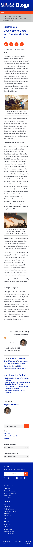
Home (5, 16)
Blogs (22, 4)
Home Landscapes (10, 493)
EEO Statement (9, 534)
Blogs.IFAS (7, 433)
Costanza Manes (20, 331)
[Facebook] (4, 478)
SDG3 (19, 366)
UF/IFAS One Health (15, 16)
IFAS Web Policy (9, 531)
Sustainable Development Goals (15, 368)
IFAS (29, 543)
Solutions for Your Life (11, 436)
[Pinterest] (12, 478)
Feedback (7, 507)
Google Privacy (8, 529)
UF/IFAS (6, 438)
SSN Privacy (7, 527)
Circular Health (12, 363)
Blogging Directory (9, 509)
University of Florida (27, 542)
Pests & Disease (22, 361)
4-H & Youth (14, 358)
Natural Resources (10, 361)
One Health (12, 366)
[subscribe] (26, 474)
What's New (7, 516)
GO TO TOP (18, 541)
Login (5, 518)
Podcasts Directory (10, 511)
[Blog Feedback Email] (21, 478)
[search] (26, 426)
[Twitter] (8, 478)
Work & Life (7, 495)
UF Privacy (7, 524)
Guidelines (7, 513)
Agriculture (22, 358)
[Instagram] (25, 478)
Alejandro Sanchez (11, 404)
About (5, 504)
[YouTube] (16, 478)
